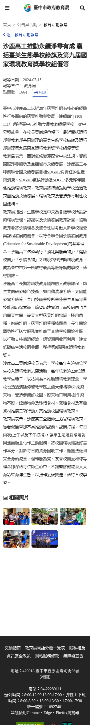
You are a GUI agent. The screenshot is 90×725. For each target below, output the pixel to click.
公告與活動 (27, 25)
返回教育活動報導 (22, 35)
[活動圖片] (16, 516)
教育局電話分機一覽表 (45, 648)
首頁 (7, 25)
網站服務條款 (47, 656)
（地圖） (45, 677)
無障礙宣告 (73, 656)
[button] (7, 8)
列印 (42, 93)
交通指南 (13, 648)
